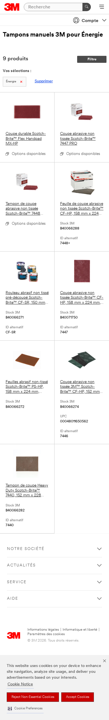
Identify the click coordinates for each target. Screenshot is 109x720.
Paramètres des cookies (46, 634)
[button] (25, 708)
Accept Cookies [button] (77, 697)
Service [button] (17, 582)
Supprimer (44, 81)
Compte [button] (89, 21)
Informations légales (43, 630)
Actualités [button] (21, 565)
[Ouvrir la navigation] (101, 7)
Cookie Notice (20, 684)
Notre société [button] (25, 549)
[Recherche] (86, 7)
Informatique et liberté (80, 630)
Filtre (91, 59)
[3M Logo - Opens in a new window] (12, 7)
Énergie (11, 81)
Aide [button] (12, 599)
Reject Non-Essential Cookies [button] (32, 697)
